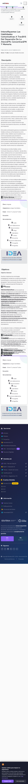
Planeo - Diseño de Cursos (11, 470)
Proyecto (3, 7)
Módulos (5, 436)
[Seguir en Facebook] (2, 549)
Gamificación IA (8, 473)
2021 (4, 489)
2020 (4, 491)
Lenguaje (9, 7)
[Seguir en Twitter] (14, 549)
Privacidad (21, 559)
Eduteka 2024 (10, 483)
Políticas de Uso (7, 506)
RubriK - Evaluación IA (9, 466)
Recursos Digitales (8, 452)
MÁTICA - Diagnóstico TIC (10, 476)
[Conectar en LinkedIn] (11, 549)
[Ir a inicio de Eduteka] (5, 3)
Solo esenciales (20, 781)
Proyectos (6, 439)
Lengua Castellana (17, 7)
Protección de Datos (9, 509)
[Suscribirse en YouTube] (8, 549)
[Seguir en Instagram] (5, 549)
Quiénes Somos (8, 503)
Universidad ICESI (8, 512)
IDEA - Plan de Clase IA (10, 463)
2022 (4, 486)
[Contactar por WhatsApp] (17, 549)
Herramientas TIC (8, 442)
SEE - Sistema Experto (11, 449)
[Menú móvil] (25, 3)
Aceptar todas (7, 781)
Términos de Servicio (9, 559)
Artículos (5, 433)
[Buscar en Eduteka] (21, 3)
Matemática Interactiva (9, 445)
